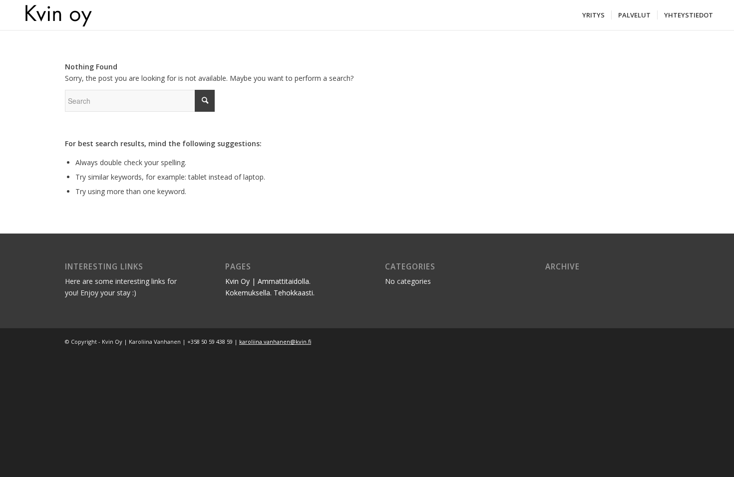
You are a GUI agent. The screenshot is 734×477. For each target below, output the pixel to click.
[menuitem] (593, 15)
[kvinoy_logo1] (53, 15)
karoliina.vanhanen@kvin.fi (275, 341)
